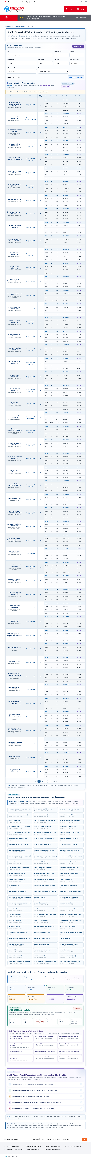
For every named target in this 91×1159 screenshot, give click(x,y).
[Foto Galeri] (86, 2)
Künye (42, 1139)
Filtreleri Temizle (76, 77)
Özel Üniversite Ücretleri (33, 1146)
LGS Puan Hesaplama (12, 1146)
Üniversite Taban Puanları (54, 1149)
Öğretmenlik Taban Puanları (14, 1149)
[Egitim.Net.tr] (14, 9)
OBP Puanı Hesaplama (53, 1146)
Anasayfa (36, 1139)
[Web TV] (82, 2)
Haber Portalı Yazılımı (13, 1156)
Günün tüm (81, 18)
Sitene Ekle (33, 1)
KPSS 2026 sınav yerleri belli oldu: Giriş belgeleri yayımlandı (45, 18)
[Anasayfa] (5, 1)
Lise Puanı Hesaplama (74, 1146)
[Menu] (66, 9)
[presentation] (10, 18)
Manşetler (10, 1)
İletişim (49, 1139)
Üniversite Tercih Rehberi (19, 26)
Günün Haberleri (20, 1)
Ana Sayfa (8, 26)
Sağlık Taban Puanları (32, 1149)
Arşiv (27, 1)
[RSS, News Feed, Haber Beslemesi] (84, 1139)
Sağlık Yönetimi (30, 132)
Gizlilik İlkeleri (56, 1139)
